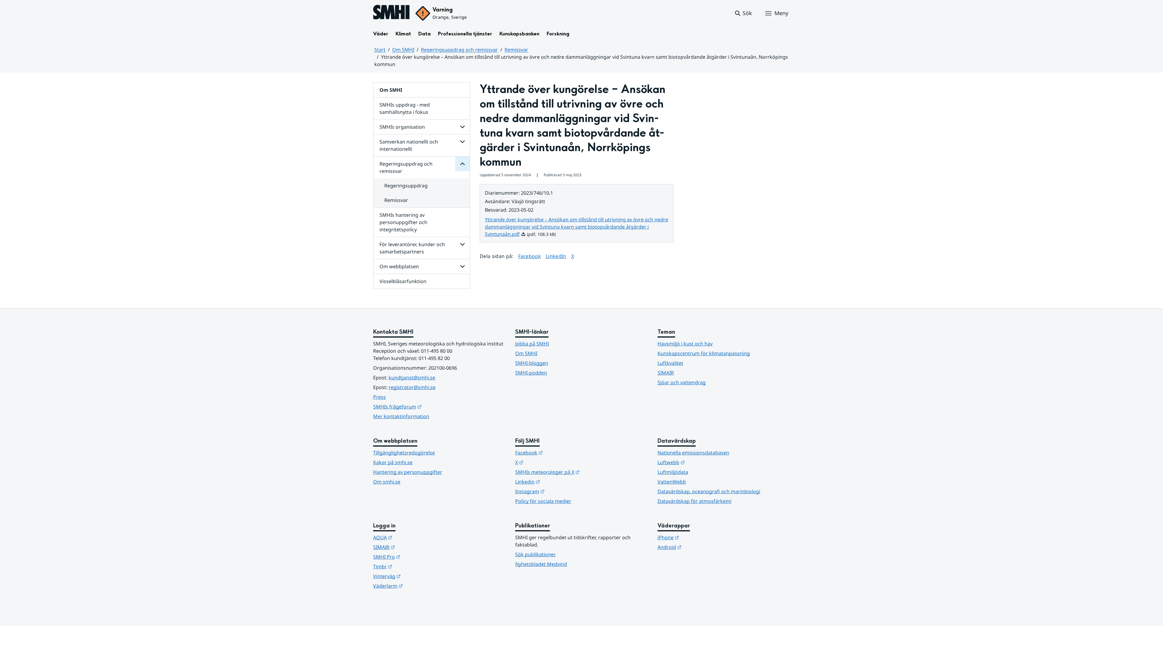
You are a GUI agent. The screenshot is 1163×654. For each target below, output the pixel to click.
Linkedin (557, 481)
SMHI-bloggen (531, 363)
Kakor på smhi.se (393, 462)
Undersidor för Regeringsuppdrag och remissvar (462, 164)
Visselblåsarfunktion (402, 281)
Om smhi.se (386, 481)
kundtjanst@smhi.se (412, 377)
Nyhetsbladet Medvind (541, 564)
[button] (743, 13)
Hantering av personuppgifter (407, 472)
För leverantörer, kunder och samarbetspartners (412, 248)
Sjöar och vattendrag (682, 382)
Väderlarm (417, 585)
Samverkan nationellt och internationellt (408, 145)
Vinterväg (416, 576)
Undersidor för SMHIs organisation (462, 127)
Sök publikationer (535, 554)
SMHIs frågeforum (427, 406)
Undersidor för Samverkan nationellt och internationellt (462, 141)
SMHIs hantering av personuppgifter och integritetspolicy (403, 222)
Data (424, 33)
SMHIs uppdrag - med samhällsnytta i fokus (404, 108)
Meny (781, 13)
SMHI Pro (416, 556)
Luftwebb (701, 462)
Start (380, 49)
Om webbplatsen (399, 266)
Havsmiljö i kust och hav (685, 343)
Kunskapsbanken (519, 33)
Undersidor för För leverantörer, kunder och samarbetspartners (462, 244)
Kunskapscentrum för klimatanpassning (704, 353)
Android (699, 546)
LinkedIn (556, 256)
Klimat (403, 33)
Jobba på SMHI (532, 343)
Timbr (412, 566)
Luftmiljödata (673, 472)
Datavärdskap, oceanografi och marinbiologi (709, 491)
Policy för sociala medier (543, 501)
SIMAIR (666, 372)
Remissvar (516, 49)
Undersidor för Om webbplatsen (462, 266)
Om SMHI (403, 49)
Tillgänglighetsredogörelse (404, 452)
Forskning (558, 33)
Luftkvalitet (670, 363)
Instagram (559, 491)
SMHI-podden (531, 372)
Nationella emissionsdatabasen (693, 452)
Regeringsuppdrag (406, 185)
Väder (380, 33)
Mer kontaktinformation (401, 416)
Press (379, 397)
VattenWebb (672, 481)
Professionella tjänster (465, 33)
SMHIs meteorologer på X (577, 471)
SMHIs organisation (402, 127)
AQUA (412, 537)
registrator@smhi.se (412, 387)
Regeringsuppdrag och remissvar (459, 49)
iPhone (698, 537)
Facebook (529, 256)
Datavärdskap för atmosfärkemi (694, 501)
